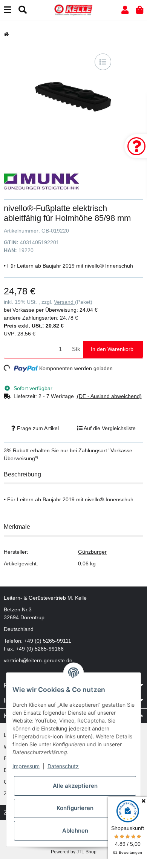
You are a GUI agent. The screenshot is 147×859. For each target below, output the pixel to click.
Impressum (26, 766)
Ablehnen (75, 830)
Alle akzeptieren (75, 785)
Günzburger (92, 552)
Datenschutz (63, 766)
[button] (125, 10)
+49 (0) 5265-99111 (47, 641)
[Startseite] (6, 34)
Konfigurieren (75, 808)
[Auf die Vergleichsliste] (103, 62)
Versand (64, 302)
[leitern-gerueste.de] (73, 9)
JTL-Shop (86, 851)
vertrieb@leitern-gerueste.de (38, 660)
